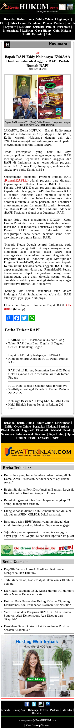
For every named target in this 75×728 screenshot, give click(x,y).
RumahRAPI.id (16, 180)
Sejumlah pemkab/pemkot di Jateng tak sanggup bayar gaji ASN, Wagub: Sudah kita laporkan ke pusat (39, 534)
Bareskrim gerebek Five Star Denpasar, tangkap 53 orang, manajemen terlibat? (37, 502)
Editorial (37, 34)
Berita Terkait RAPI (22, 330)
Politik (70, 23)
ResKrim (27, 30)
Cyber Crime (18, 23)
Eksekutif (25, 26)
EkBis (3, 23)
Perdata (59, 23)
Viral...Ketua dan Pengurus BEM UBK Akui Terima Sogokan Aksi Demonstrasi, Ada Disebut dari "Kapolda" (37, 615)
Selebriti (38, 26)
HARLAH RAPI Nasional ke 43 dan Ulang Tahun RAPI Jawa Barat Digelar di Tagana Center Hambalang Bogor (36, 343)
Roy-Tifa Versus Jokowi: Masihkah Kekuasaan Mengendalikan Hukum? (34, 571)
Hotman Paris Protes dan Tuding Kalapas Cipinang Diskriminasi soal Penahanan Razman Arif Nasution (37, 603)
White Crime (44, 19)
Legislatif (10, 26)
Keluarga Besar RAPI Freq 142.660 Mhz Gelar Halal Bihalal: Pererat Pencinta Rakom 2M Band (38, 404)
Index (49, 34)
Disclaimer (37, 713)
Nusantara (63, 26)
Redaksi (44, 710)
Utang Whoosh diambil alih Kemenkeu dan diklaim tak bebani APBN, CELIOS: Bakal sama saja (37, 512)
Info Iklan (66, 710)
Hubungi (33, 710)
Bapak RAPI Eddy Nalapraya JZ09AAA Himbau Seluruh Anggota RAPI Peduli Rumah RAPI (38, 358)
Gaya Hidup (43, 30)
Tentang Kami (19, 710)
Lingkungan (62, 19)
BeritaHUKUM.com (45, 720)
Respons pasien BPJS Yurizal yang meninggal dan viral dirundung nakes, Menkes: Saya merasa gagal (37, 523)
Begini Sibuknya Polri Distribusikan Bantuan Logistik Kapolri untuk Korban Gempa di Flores (39, 491)
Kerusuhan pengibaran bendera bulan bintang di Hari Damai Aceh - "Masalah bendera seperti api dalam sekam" (38, 479)
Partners (55, 710)
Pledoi (5, 430)
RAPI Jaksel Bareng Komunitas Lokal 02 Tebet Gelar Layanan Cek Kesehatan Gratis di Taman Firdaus (39, 374)
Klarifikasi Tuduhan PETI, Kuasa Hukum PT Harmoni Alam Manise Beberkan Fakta (39, 592)
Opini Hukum (62, 30)
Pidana (47, 23)
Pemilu (50, 26)
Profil (26, 34)
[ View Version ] (37, 725)
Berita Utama (25, 19)
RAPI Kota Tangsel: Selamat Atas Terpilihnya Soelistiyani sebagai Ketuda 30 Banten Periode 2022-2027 (38, 389)
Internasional (11, 30)
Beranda (9, 19)
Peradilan (34, 23)
